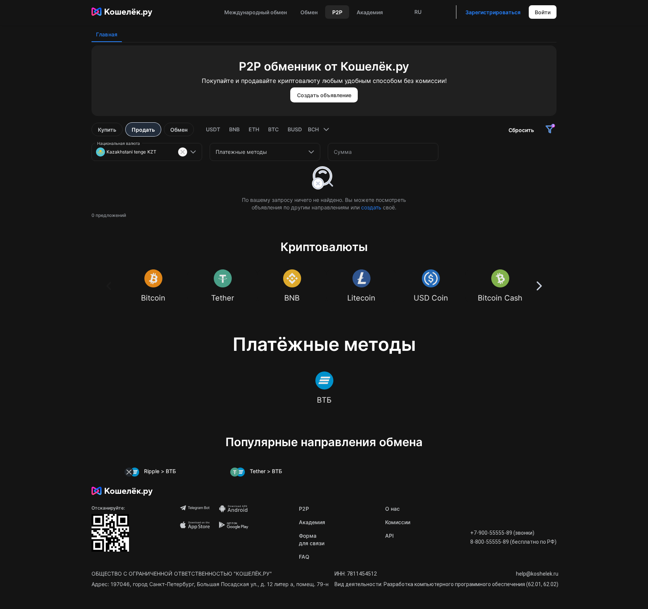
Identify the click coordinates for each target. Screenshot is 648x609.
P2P (304, 508)
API (389, 535)
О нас (392, 508)
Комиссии (397, 522)
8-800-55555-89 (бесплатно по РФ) (513, 542)
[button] (418, 12)
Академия (312, 522)
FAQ (304, 556)
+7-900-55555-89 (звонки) (502, 533)
